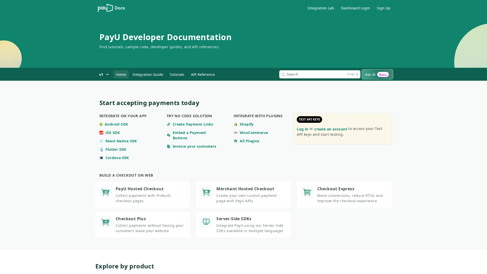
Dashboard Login (355, 8)
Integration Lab (321, 8)
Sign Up (383, 8)
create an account (330, 129)
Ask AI (376, 74)
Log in (302, 129)
